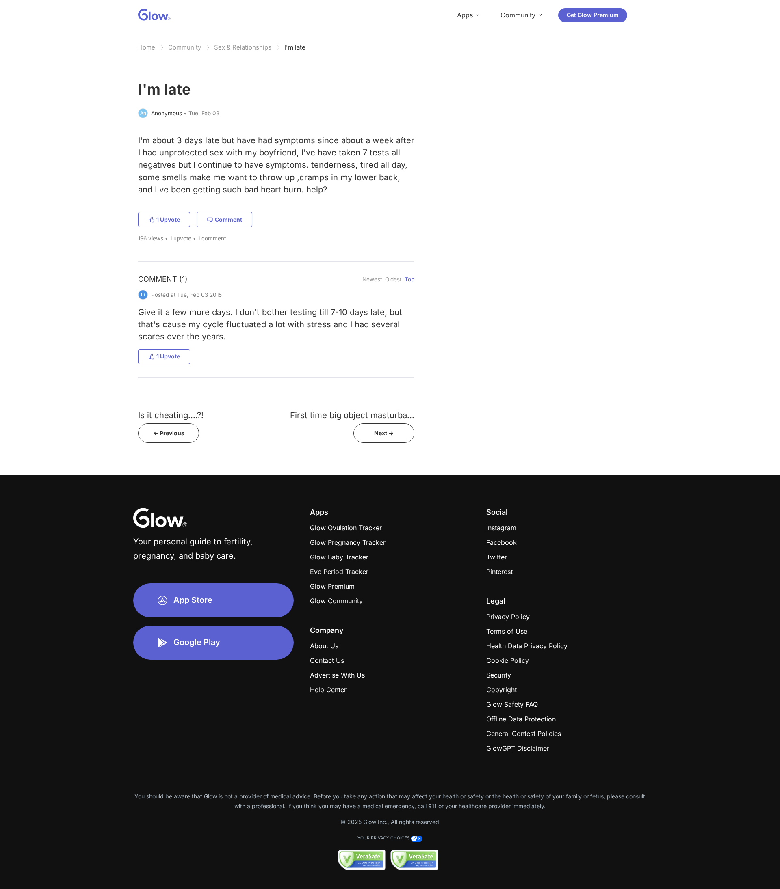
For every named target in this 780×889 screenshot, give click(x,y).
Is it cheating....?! (171, 415)
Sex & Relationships (242, 47)
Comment (228, 219)
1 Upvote (168, 219)
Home (146, 47)
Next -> (384, 432)
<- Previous (168, 432)
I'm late (295, 47)
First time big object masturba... (352, 415)
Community (184, 47)
